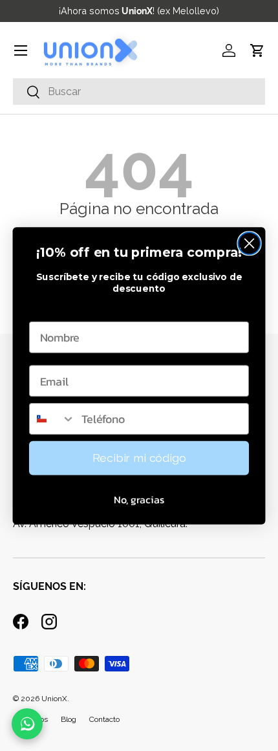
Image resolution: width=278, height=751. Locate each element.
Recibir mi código (139, 457)
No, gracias (139, 499)
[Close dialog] (249, 243)
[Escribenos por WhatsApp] (27, 723)
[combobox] (52, 419)
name (44, 308)
